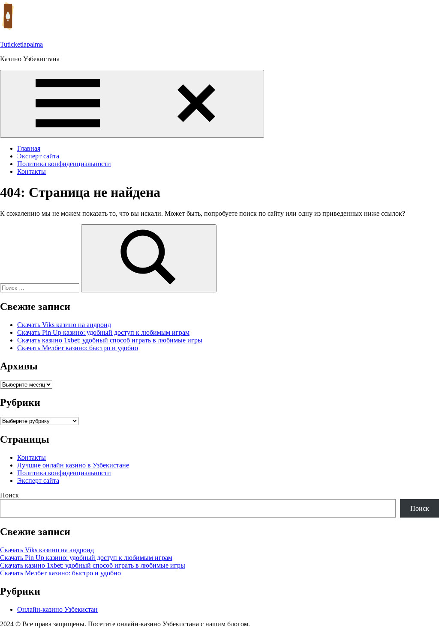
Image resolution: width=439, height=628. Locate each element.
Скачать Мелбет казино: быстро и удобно (77, 347)
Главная (28, 148)
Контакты (31, 171)
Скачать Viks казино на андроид (64, 324)
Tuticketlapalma (21, 44)
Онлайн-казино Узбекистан (57, 609)
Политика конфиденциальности (64, 163)
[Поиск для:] (40, 287)
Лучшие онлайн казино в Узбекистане (73, 465)
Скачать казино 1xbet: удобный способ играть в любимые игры (109, 340)
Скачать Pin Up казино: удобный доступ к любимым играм (103, 332)
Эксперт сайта (38, 156)
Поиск (9, 495)
